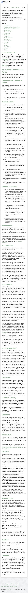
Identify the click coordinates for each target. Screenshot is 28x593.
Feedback (6, 42)
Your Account (7, 34)
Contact (6, 48)
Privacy (23, 7)
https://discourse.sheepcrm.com (9, 12)
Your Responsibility (8, 37)
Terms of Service (15, 7)
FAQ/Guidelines (15, 584)
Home (2, 584)
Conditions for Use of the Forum (11, 28)
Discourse (8, 589)
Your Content (7, 36)
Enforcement (7, 33)
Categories (7, 584)
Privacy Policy (13, 586)
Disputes (6, 45)
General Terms (7, 46)
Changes (6, 49)
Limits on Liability (8, 40)
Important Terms (8, 25)
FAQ (8, 7)
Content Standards (8, 31)
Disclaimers (6, 39)
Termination (6, 43)
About (4, 7)
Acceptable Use (7, 30)
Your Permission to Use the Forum (12, 27)
